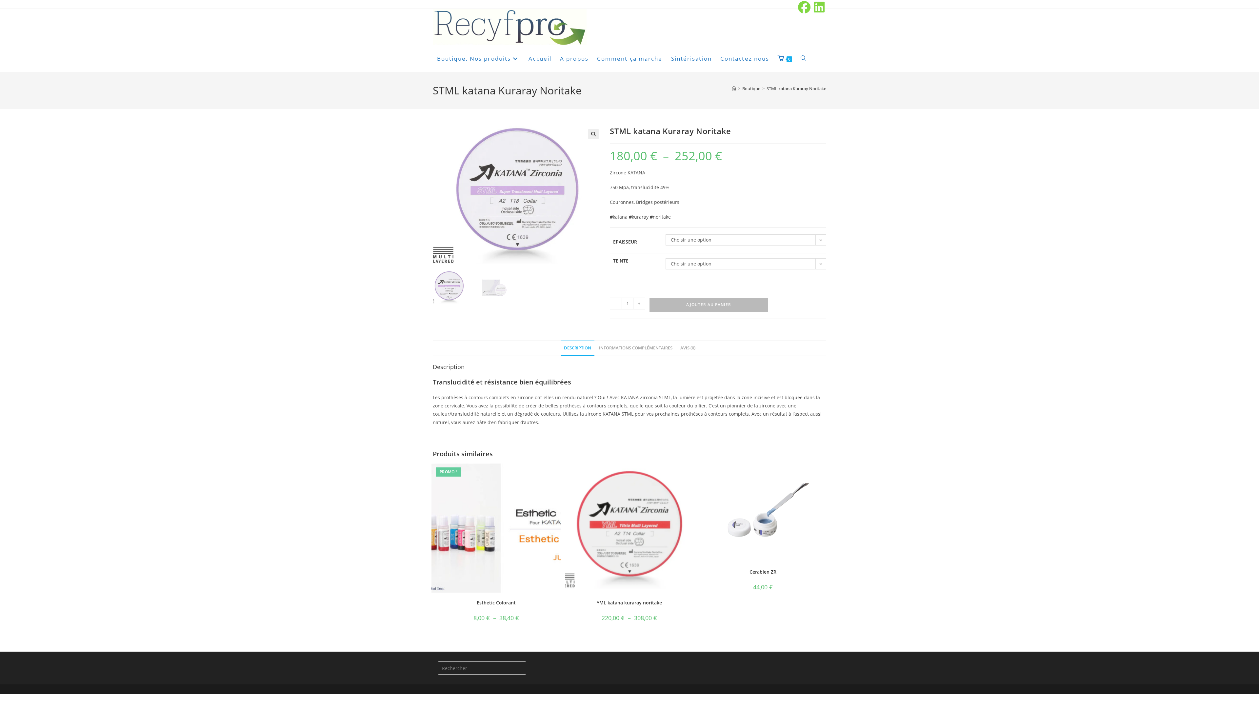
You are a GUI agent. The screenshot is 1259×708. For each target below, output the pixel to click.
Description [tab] (577, 348)
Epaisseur (625, 242)
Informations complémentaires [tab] (635, 348)
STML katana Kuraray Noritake (796, 88)
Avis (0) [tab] (687, 348)
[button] (593, 134)
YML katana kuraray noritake (629, 603)
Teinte (621, 261)
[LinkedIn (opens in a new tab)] (818, 7)
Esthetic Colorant (496, 603)
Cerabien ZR (762, 572)
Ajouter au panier (708, 304)
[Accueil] (734, 88)
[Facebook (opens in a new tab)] (804, 7)
